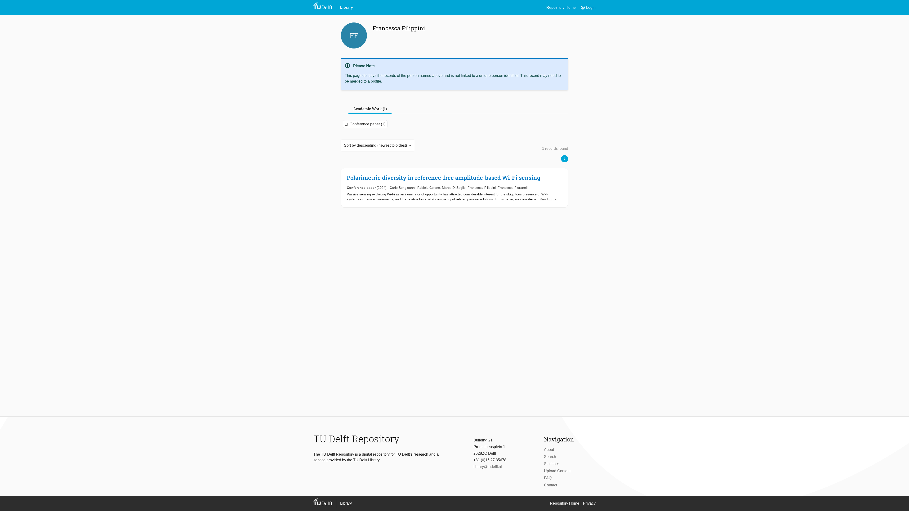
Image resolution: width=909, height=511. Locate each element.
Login (588, 7)
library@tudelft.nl (487, 467)
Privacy (589, 503)
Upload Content (557, 471)
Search (550, 457)
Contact (550, 485)
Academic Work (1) (370, 108)
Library (346, 7)
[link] (454, 188)
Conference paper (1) (367, 124)
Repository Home (561, 7)
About (549, 450)
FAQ (548, 478)
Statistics (551, 464)
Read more (548, 199)
